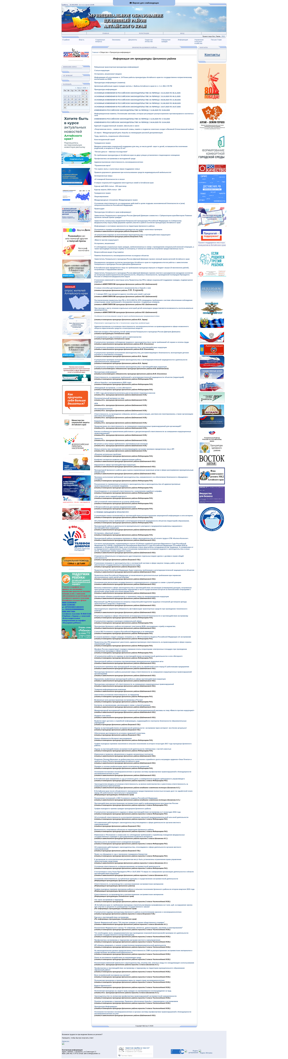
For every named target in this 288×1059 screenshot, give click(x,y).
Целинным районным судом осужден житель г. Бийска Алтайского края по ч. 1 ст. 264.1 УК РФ (133, 86)
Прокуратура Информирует (105, 1006)
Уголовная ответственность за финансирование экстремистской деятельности (127, 866)
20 (76, 102)
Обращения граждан (165, 40)
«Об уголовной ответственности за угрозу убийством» (117, 502)
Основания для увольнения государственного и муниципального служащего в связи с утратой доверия (137, 582)
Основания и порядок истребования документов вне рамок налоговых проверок (128, 229)
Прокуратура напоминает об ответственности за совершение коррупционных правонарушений (134, 684)
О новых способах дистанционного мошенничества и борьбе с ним (122, 288)
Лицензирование (101, 196)
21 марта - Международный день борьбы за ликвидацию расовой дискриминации (128, 133)
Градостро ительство (149, 40)
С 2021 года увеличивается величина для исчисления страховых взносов (124, 393)
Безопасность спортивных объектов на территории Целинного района (124, 829)
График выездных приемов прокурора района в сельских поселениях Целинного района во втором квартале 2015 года (144, 889)
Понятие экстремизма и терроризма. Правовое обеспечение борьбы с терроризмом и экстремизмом (136, 1001)
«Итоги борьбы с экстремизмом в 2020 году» (112, 382)
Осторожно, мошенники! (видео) (108, 74)
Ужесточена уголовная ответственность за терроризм (116, 695)
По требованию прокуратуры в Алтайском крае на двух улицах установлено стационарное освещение (137, 155)
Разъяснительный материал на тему (109, 398)
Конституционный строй (104, 139)
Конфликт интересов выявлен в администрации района (117, 459)
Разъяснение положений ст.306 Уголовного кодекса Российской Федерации (126, 798)
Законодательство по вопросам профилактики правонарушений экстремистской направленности (135, 996)
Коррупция (99, 421)
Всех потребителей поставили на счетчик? (112, 975)
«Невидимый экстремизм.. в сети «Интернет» (113, 388)
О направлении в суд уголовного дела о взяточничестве (117, 337)
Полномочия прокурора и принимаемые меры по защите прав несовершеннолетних (129, 980)
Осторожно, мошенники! (104, 243)
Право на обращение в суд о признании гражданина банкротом (120, 854)
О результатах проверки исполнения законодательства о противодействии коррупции (130, 347)
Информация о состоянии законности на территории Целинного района (124, 226)
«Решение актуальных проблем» (107, 454)
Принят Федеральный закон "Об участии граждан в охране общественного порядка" (129, 922)
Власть (81, 40)
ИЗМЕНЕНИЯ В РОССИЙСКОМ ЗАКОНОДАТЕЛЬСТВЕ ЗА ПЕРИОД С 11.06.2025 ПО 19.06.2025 (132, 110)
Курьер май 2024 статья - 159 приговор (110, 186)
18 (68, 102)
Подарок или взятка (102, 716)
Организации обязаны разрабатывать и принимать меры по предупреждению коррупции (131, 596)
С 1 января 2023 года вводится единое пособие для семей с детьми (122, 294)
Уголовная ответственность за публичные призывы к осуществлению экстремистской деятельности (136, 879)
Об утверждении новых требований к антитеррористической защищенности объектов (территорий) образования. (141, 521)
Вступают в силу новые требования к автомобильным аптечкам (121, 444)
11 (68, 99)
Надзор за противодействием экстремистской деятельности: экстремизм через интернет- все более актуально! (140, 728)
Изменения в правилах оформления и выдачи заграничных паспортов (123, 754)
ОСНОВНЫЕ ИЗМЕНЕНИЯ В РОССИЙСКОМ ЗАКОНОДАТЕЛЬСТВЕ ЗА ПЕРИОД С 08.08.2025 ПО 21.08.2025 (137, 100)
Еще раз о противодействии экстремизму (111, 917)
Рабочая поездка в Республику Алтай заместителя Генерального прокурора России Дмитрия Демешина (137, 332)
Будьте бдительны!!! (103, 985)
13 (76, 99)
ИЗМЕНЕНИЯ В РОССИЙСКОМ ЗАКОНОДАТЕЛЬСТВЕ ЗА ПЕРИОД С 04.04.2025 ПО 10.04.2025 (132, 122)
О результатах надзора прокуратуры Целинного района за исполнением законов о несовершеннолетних (138, 912)
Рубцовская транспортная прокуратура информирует (116, 67)
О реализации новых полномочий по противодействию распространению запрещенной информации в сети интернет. (143, 515)
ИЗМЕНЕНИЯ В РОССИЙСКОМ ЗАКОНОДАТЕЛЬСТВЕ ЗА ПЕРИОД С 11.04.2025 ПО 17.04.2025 (132, 119)
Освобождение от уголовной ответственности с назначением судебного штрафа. (128, 491)
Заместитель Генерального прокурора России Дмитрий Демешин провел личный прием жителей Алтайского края (141, 259)
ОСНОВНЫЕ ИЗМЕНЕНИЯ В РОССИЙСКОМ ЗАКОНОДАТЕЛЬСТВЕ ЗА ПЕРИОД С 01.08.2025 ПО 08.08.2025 (137, 103)
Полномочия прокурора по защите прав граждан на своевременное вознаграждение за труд (132, 991)
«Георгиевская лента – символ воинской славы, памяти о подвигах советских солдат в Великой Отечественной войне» (144, 129)
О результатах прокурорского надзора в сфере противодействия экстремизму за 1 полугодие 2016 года (137, 812)
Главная (105, 33)
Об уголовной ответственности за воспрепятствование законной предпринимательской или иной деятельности (141, 817)
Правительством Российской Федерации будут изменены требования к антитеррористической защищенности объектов (144, 570)
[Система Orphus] (135, 1057)
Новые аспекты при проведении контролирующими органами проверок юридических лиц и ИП (134, 449)
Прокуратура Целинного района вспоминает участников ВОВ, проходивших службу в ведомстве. (135, 626)
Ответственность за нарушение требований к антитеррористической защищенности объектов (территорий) (139, 377)
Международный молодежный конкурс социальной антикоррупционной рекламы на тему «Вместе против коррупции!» (144, 710)
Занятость (98, 438)
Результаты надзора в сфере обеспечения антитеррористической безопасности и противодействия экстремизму (141, 616)
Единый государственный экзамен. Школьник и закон (116, 126)
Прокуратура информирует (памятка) (109, 82)
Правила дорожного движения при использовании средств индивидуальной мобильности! (132, 172)
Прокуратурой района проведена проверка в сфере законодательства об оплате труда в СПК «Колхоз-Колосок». (141, 538)
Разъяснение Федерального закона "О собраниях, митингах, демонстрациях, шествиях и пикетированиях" (138, 928)
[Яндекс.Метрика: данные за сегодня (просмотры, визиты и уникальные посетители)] (205, 1052)
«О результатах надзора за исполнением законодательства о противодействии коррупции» (132, 235)
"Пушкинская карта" (102, 165)
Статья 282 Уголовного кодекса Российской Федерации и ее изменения (124, 631)
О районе (66, 40)
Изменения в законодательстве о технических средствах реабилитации (121, 323)
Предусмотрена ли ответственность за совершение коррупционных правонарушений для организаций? (137, 426)
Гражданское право (102, 143)
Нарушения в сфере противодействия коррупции (115, 465)
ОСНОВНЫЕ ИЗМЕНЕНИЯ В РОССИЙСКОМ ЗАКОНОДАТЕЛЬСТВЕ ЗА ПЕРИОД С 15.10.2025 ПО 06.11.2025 (137, 96)
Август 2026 (81, 88)
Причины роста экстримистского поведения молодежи (117, 842)
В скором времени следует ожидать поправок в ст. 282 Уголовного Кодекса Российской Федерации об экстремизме (142, 637)
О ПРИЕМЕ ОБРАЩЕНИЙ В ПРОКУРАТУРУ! (111, 512)
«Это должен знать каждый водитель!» (110, 496)
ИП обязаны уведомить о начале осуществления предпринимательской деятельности (130, 945)
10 (65, 99)
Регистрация (144, 33)
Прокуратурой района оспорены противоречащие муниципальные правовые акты (128, 661)
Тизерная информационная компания (110, 689)
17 (65, 102)
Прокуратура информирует (105, 89)
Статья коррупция (101, 70)
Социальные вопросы (100, 40)
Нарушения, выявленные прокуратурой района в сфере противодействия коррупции (130, 679)
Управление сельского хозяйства (199, 41)
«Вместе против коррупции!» (106, 240)
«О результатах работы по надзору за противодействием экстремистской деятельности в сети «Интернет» (138, 656)
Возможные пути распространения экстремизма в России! (118, 700)
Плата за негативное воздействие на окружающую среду (117, 957)
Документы (132, 40)
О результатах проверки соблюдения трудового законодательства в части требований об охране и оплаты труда (141, 342)
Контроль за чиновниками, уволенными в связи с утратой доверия (122, 705)
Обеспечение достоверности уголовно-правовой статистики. (120, 733)
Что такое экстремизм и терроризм (108, 900)
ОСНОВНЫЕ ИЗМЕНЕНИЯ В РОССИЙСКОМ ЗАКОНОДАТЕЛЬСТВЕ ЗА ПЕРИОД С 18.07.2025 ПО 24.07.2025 (137, 107)
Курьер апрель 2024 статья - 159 (107, 189)
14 (79, 99)
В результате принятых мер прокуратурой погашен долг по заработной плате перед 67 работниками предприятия (141, 667)
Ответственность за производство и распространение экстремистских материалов (128, 884)
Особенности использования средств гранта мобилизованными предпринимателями (126, 316)
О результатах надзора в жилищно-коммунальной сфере (118, 621)
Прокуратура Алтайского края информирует (112, 212)
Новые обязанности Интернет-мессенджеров (113, 738)
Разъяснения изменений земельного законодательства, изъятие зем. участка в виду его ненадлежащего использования (144, 963)
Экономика (116, 40)
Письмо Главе (216, 40)
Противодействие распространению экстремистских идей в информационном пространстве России (136, 803)
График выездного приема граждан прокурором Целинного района (122, 808)
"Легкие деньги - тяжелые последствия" (111, 152)
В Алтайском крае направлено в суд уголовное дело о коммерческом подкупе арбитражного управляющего (139, 779)
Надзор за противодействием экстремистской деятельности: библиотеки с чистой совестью (132, 749)
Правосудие (99, 209)
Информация (183, 40)
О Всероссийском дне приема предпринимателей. (115, 507)
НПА (96, 403)
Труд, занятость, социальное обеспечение (111, 136)
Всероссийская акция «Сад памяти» (109, 252)
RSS (223, 36)
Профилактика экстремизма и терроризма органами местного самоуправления (127, 940)
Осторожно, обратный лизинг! (107, 533)
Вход (182, 33)
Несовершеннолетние (103, 409)
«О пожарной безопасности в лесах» (109, 179)
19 (72, 102)
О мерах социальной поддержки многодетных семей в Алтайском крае (124, 183)
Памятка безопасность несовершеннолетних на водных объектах (121, 255)
